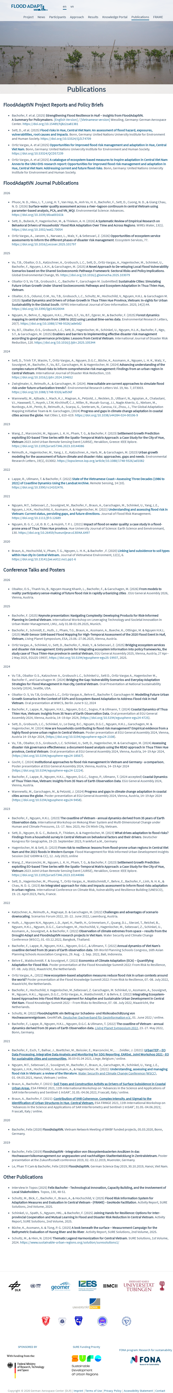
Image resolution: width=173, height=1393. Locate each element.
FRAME (158, 17)
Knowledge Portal (114, 17)
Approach (77, 17)
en (64, 6)
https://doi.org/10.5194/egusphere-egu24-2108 (80, 736)
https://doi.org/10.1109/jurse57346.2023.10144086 (48, 446)
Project (28, 17)
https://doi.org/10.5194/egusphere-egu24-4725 (115, 717)
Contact (160, 1391)
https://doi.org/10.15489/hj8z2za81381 (50, 124)
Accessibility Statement (138, 1391)
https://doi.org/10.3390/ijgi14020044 (38, 309)
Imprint (78, 1391)
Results (93, 17)
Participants (57, 17)
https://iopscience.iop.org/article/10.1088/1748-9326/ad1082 (100, 461)
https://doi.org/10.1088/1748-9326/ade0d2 (51, 323)
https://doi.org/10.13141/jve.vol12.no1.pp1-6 (44, 559)
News (41, 17)
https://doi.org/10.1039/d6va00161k (38, 214)
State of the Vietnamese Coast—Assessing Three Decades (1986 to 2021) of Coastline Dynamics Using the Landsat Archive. (88, 481)
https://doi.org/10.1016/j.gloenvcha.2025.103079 (95, 275)
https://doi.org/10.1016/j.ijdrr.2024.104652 (42, 377)
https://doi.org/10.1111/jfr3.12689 (36, 518)
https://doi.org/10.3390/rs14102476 (37, 487)
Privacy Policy (113, 1391)
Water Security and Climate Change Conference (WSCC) (117, 1073)
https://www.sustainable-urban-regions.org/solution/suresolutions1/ (69, 1242)
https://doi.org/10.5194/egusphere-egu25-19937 (83, 657)
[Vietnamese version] (95, 119)
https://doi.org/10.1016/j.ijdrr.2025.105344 (64, 342)
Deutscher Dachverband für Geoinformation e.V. (97, 1017)
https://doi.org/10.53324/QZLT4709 (66, 138)
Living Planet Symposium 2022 (116, 1028)
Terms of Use (93, 1391)
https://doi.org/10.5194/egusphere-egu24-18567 (47, 755)
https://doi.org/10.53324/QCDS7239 (37, 153)
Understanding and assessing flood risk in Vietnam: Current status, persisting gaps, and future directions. (90, 511)
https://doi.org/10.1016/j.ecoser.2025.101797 (44, 244)
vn (72, 6)
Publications (140, 17)
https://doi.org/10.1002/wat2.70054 (37, 229)
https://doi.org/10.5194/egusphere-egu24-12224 (47, 770)
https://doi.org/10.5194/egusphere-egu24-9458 (46, 800)
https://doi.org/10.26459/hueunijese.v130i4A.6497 (54, 532)
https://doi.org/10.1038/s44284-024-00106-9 (106, 415)
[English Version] (66, 119)
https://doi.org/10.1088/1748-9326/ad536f (42, 392)
